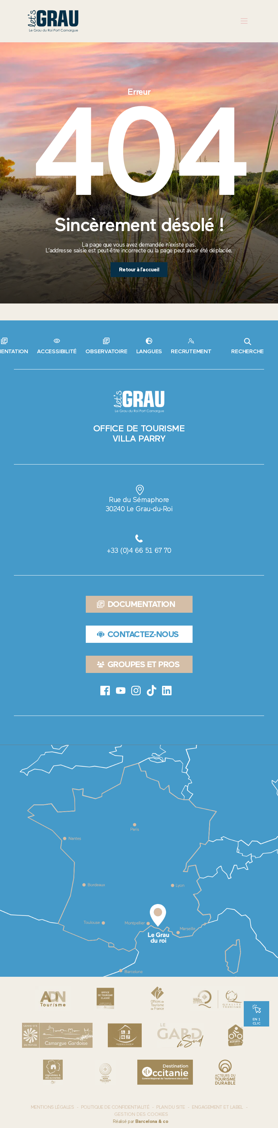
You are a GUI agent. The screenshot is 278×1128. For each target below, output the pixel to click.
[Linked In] (167, 690)
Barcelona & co (151, 1121)
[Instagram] (136, 690)
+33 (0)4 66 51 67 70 (139, 550)
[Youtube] (120, 690)
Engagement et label (217, 1107)
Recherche (247, 351)
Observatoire (106, 351)
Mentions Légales (52, 1107)
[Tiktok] (151, 690)
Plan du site (170, 1107)
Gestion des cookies (141, 1114)
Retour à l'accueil (139, 269)
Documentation (141, 604)
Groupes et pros (143, 664)
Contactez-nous (143, 634)
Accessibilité (57, 351)
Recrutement (191, 351)
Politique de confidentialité (115, 1107)
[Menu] (244, 21)
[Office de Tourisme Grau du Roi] (53, 21)
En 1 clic (256, 1021)
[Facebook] (105, 690)
